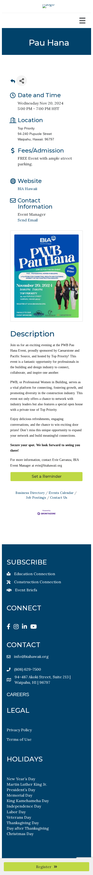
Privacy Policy (19, 729)
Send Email (28, 220)
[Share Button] (21, 80)
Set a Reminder (47, 476)
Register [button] (44, 866)
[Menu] (82, 20)
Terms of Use (19, 739)
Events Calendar (61, 493)
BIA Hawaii (27, 188)
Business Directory (30, 493)
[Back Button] (12, 82)
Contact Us (58, 497)
